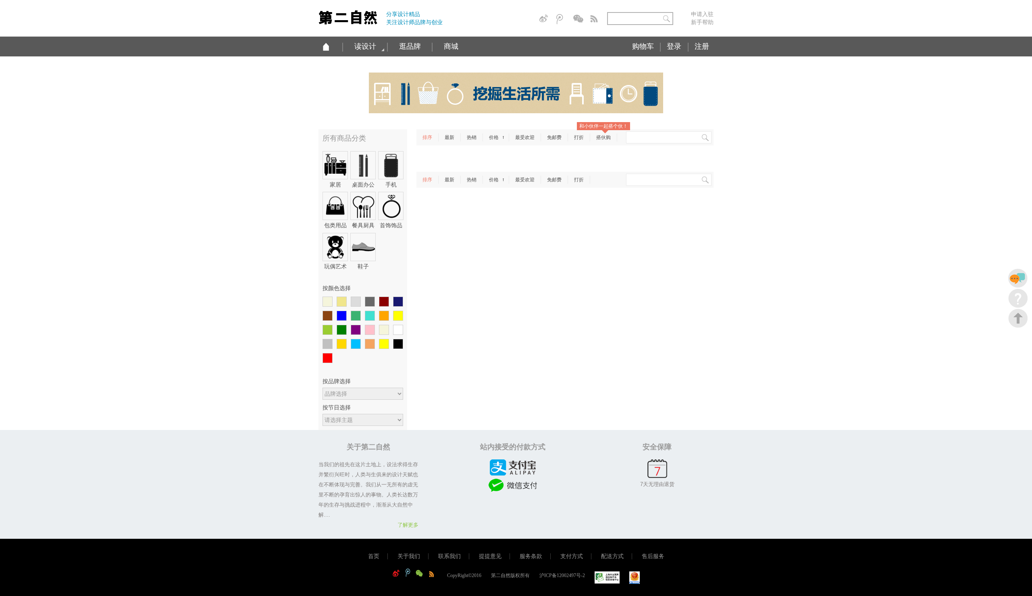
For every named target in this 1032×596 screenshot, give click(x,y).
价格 (494, 137)
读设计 (365, 46)
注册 (702, 46)
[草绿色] (327, 330)
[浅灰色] (355, 302)
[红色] (327, 358)
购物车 (643, 46)
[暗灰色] (370, 302)
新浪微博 (545, 19)
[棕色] (327, 316)
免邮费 (554, 137)
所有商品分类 (344, 138)
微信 (579, 19)
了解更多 (407, 525)
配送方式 (612, 556)
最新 (449, 137)
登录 (674, 46)
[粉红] (370, 330)
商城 (451, 46)
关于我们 (408, 556)
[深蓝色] (398, 302)
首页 (373, 556)
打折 (579, 137)
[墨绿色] (355, 316)
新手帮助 (702, 22)
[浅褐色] (384, 330)
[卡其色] (341, 302)
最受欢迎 (525, 137)
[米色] (327, 302)
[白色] (398, 330)
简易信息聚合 (595, 19)
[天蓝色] (355, 344)
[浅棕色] (370, 344)
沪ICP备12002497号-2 (562, 575)
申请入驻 (702, 14)
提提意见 (490, 556)
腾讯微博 (562, 19)
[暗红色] (384, 302)
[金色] (341, 344)
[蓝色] (341, 316)
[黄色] (398, 316)
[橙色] (384, 316)
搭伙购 (603, 137)
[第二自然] (347, 14)
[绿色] (341, 330)
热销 (471, 137)
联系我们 (449, 556)
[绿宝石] (370, 316)
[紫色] (355, 330)
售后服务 (653, 556)
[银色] (327, 344)
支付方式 (571, 556)
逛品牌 (410, 46)
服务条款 (531, 556)
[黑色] (398, 344)
